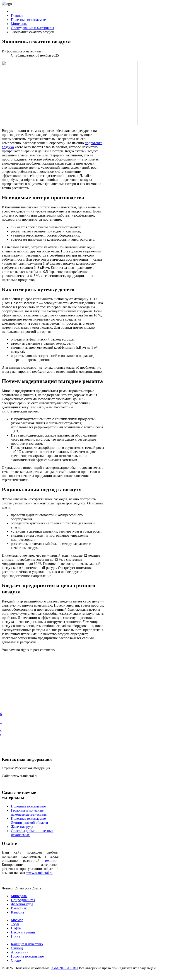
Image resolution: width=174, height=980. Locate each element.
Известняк (19, 908)
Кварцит (17, 912)
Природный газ (23, 900)
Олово (16, 960)
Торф (15, 924)
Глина (15, 936)
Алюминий (20, 952)
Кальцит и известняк (27, 944)
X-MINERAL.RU (64, 968)
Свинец (17, 948)
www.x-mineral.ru (39, 873)
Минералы (19, 896)
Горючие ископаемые (27, 956)
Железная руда (22, 904)
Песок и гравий (23, 932)
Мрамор (17, 920)
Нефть (16, 928)
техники (51, 860)
